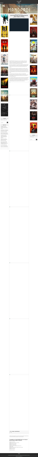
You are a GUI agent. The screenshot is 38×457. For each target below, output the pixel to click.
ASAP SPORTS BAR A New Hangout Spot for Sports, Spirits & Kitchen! (19, 16)
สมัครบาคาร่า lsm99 (14, 443)
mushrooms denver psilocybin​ (15, 442)
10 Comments (23, 17)
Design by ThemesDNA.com (19, 456)
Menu (19, 2)
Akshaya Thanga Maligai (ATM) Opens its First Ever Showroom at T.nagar (4, 140)
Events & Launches (18, 14)
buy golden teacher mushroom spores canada (17, 447)
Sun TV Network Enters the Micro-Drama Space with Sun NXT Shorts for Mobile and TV (4, 133)
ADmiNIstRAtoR (14, 17)
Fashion (20, 14)
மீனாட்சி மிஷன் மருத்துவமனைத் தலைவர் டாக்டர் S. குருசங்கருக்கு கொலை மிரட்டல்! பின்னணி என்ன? (4, 146)
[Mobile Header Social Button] (1, 3)
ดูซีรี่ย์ (12, 446)
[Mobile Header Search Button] (2, 3)
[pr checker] (4, 119)
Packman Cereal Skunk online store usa (16, 445)
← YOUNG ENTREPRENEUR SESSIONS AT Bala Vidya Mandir (16, 436)
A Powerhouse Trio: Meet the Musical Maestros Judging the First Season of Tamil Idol (4, 131)
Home (22, 14)
